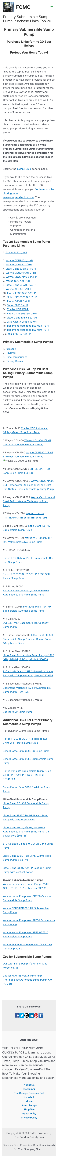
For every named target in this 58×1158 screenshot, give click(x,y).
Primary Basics (14, 361)
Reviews (11, 352)
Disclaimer (29, 1088)
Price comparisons (16, 356)
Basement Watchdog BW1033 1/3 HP (28, 325)
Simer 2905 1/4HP (17, 305)
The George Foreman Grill (29, 1093)
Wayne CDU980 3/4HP (19, 264)
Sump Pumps (29, 1105)
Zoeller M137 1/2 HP (19, 333)
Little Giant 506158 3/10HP (22, 317)
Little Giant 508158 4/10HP (22, 321)
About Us (29, 1084)
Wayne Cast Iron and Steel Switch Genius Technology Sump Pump (29, 501)
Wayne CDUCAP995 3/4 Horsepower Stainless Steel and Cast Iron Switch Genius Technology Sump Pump (28, 485)
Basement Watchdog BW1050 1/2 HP (28, 329)
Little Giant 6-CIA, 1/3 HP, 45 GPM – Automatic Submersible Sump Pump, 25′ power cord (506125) (26, 831)
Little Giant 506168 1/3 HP (21, 268)
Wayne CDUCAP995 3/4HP (21, 272)
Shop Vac (29, 1109)
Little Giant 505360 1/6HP (22, 313)
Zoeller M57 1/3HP (18, 309)
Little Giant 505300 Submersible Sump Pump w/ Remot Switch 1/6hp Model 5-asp (28, 639)
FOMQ (23, 7)
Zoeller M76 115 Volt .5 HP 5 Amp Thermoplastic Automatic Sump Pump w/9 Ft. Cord (27, 979)
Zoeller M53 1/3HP (16, 252)
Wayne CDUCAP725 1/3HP (21, 276)
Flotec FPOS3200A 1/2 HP (22, 297)
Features (11, 348)
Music (29, 1101)
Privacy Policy (29, 1117)
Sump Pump (24, 168)
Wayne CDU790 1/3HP (18, 280)
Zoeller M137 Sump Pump (18, 711)
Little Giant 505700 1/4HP (21, 284)
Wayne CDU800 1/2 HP (19, 260)
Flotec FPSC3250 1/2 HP (21, 293)
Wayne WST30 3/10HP (19, 289)
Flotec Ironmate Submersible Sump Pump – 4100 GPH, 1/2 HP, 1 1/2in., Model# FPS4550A (28, 775)
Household (29, 1097)
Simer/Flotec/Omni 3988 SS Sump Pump (26, 750)
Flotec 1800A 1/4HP (18, 301)
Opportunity (29, 1113)
